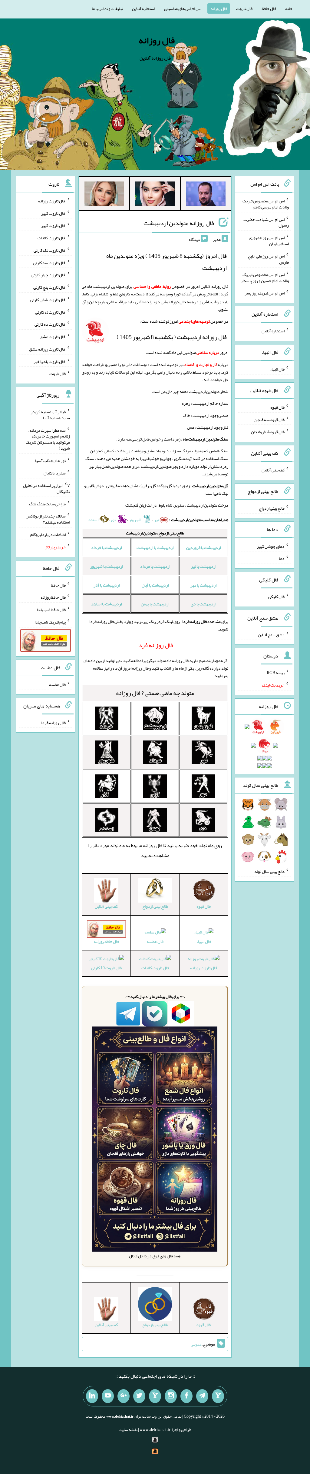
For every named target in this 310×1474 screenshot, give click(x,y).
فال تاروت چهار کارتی (48, 275)
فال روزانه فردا (53, 722)
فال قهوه (277, 407)
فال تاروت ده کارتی (50, 324)
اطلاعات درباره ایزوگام (48, 534)
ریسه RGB (276, 672)
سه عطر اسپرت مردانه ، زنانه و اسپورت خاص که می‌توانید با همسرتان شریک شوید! (48, 439)
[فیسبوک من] (186, 1396)
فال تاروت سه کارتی (49, 262)
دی (114, 519)
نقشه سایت (128, 1429)
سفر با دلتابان (55, 473)
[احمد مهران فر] (206, 195)
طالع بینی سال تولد (269, 871)
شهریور (135, 519)
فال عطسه (155, 941)
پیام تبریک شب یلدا (50, 622)
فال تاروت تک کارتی (50, 250)
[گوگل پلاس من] (123, 1396)
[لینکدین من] (92, 1396)
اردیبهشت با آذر (107, 585)
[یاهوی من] (218, 1396)
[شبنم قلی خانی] (104, 195)
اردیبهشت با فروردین (203, 547)
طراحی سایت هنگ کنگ (47, 503)
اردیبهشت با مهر (203, 585)
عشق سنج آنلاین (271, 634)
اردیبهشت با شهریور (106, 566)
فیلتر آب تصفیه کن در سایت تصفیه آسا (50, 415)
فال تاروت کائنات (155, 967)
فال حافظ (269, 8)
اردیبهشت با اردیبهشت (155, 547)
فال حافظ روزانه (53, 597)
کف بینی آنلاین (273, 470)
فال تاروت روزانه (203, 967)
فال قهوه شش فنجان (268, 432)
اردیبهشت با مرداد (155, 566)
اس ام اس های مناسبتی (182, 8)
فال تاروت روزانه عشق (47, 349)
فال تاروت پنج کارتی (49, 287)
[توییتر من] (139, 1396)
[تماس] (155, 1396)
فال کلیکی (276, 596)
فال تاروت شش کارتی (48, 299)
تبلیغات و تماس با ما (107, 8)
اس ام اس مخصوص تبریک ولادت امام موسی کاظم (265, 204)
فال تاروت (244, 8)
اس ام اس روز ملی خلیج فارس (268, 259)
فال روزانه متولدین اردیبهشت (178, 223)
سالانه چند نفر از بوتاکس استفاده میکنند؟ (48, 519)
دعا (282, 558)
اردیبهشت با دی (203, 604)
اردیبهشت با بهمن (155, 604)
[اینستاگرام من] (171, 1396)
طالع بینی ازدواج (272, 508)
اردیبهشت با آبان (155, 585)
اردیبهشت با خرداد (106, 547)
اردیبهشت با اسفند (106, 604)
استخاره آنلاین (143, 8)
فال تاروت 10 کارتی (106, 967)
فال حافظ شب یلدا (51, 609)
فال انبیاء (203, 941)
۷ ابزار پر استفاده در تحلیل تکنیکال (46, 488)
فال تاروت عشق (53, 336)
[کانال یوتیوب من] (108, 1396)
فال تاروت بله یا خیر (50, 361)
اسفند (93, 519)
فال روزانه (218, 8)
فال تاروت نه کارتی (50, 312)
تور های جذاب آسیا (50, 460)
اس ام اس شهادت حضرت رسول (266, 222)
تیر (156, 519)
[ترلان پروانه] (155, 195)
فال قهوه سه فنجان (269, 419)
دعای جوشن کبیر (271, 546)
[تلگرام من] (202, 1396)
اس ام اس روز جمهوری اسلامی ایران (269, 240)
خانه (288, 8)
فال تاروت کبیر (53, 213)
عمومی (196, 1344)
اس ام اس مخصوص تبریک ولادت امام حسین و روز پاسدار (265, 277)
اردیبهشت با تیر (203, 566)
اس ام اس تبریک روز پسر (265, 292)
